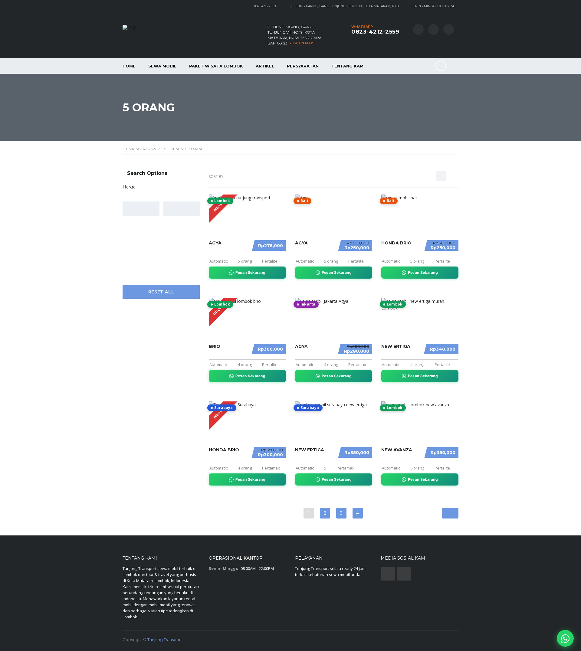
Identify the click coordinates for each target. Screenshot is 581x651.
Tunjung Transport (164, 639)
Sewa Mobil (162, 66)
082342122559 (265, 6)
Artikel (265, 66)
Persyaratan (303, 66)
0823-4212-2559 (375, 31)
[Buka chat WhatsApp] (565, 638)
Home (129, 66)
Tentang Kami (348, 66)
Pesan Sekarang (250, 272)
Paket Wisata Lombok (216, 66)
